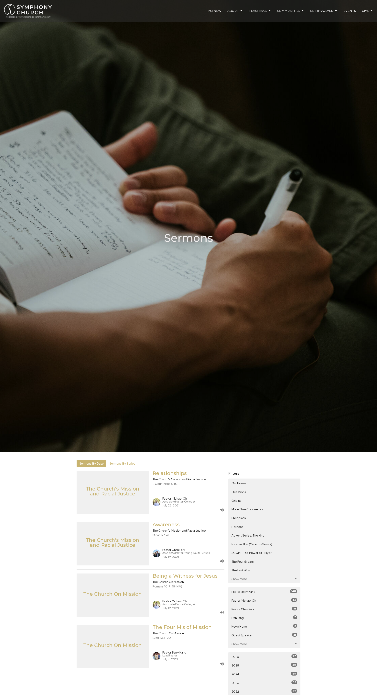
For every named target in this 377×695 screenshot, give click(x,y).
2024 (264, 674)
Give (365, 11)
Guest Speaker (264, 635)
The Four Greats (243, 561)
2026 (264, 656)
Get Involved (322, 11)
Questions (239, 492)
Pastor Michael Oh (264, 600)
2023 (264, 683)
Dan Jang (264, 618)
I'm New (214, 11)
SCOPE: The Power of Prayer (252, 552)
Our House (239, 483)
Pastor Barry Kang (264, 591)
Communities (288, 11)
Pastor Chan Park (264, 609)
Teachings (258, 11)
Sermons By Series (122, 463)
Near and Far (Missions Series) (252, 544)
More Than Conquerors (247, 509)
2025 (264, 665)
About (233, 11)
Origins (236, 500)
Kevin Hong (264, 626)
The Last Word (241, 570)
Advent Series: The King (248, 535)
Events (349, 11)
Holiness (237, 526)
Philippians (239, 518)
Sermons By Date (91, 463)
